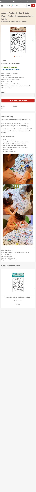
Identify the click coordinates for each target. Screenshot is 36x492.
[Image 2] (19, 56)
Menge (3, 92)
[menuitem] (2, 5)
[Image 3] (21, 56)
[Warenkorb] (33, 5)
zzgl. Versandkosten (14, 63)
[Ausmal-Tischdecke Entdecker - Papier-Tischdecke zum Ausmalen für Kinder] (18, 282)
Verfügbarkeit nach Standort (11, 69)
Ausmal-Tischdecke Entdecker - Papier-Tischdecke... (18, 298)
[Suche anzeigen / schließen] (25, 5)
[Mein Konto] (29, 5)
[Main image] (14, 56)
